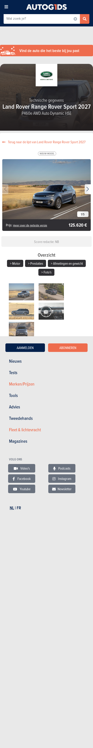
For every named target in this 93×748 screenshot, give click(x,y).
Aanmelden (25, 347)
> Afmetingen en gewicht (67, 263)
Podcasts (64, 468)
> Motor (15, 263)
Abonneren (67, 347)
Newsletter (65, 488)
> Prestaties (35, 263)
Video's (25, 468)
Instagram (64, 478)
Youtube (24, 488)
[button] (88, 189)
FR (19, 508)
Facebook (24, 478)
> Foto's (46, 272)
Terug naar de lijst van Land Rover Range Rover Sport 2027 (46, 141)
